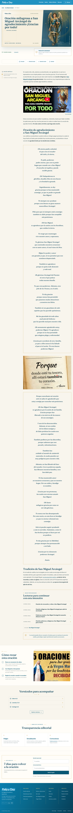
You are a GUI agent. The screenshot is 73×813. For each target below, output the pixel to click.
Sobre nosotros (65, 791)
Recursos (60, 2)
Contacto (64, 799)
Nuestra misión (65, 794)
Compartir (16, 52)
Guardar (52, 61)
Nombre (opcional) (37, 758)
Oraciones (41, 2)
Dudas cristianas (52, 2)
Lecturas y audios (52, 799)
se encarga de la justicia (49, 577)
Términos (69, 810)
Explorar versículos (35, 712)
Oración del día (26, 791)
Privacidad (60, 810)
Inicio (3, 7)
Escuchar (22, 61)
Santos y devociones (40, 791)
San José (38, 794)
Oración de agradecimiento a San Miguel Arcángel (10, 74)
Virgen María (38, 799)
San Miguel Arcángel (9, 7)
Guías (50, 791)
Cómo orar (25, 799)
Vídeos (50, 796)
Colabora (63, 796)
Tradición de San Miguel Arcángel (10, 77)
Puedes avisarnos (53, 741)
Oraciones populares (27, 796)
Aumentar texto (43, 61)
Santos (46, 2)
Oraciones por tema (27, 794)
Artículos (51, 794)
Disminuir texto (32, 61)
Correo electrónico (37, 765)
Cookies (64, 810)
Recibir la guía (51, 772)
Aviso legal (54, 810)
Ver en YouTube (68, 114)
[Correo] (12, 803)
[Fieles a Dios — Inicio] (7, 2)
